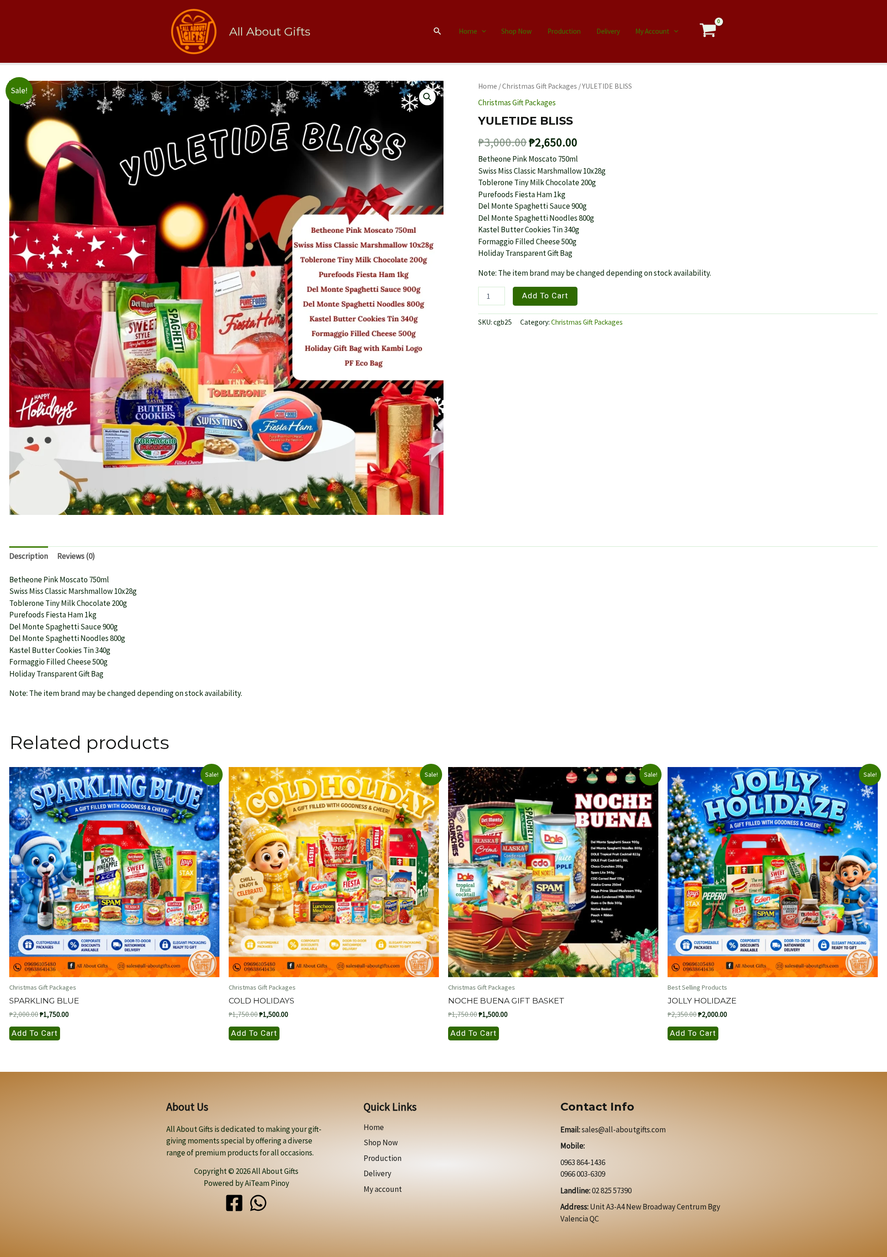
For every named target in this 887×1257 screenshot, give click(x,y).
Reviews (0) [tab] (76, 556)
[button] (437, 31)
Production (564, 31)
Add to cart (545, 296)
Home (468, 31)
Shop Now (516, 31)
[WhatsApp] (258, 1203)
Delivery (608, 31)
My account (652, 31)
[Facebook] (234, 1203)
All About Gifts (269, 31)
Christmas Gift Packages (539, 86)
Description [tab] (28, 556)
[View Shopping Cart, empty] (708, 31)
